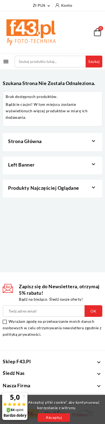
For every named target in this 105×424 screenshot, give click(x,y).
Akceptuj (54, 417)
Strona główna (25, 141)
